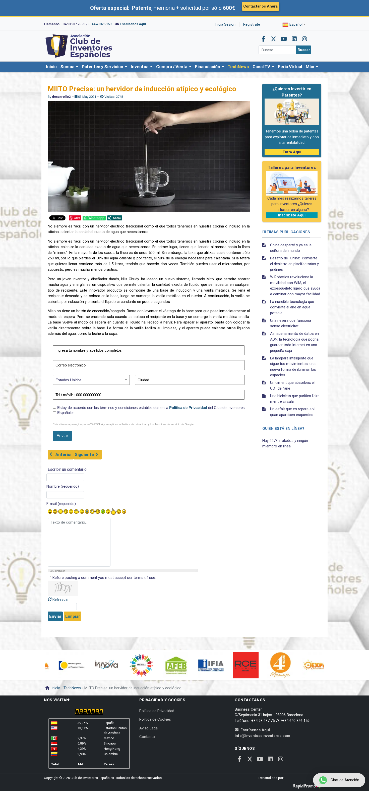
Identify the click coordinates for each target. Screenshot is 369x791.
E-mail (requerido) (61, 503)
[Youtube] (284, 39)
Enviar (55, 616)
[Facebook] (263, 39)
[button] (69, 67)
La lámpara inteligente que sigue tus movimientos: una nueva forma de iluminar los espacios (293, 367)
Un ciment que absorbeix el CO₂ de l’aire (292, 385)
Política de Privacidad (188, 407)
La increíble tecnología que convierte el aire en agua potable (292, 307)
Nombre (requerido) (62, 486)
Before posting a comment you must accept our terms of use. (104, 577)
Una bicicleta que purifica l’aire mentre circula (295, 399)
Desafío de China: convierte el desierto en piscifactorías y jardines (294, 264)
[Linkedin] (294, 39)
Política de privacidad (134, 424)
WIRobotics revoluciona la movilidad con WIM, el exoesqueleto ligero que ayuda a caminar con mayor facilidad (295, 285)
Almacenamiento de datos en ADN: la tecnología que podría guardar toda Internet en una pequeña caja (294, 342)
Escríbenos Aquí (133, 24)
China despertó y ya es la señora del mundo (291, 248)
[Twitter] (274, 39)
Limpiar (72, 616)
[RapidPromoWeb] (308, 784)
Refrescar (60, 599)
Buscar (303, 50)
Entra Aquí (292, 152)
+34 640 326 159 (99, 24)
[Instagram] (304, 39)
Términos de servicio (167, 424)
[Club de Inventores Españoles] (79, 46)
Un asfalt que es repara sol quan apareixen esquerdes (292, 412)
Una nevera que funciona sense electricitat (290, 323)
